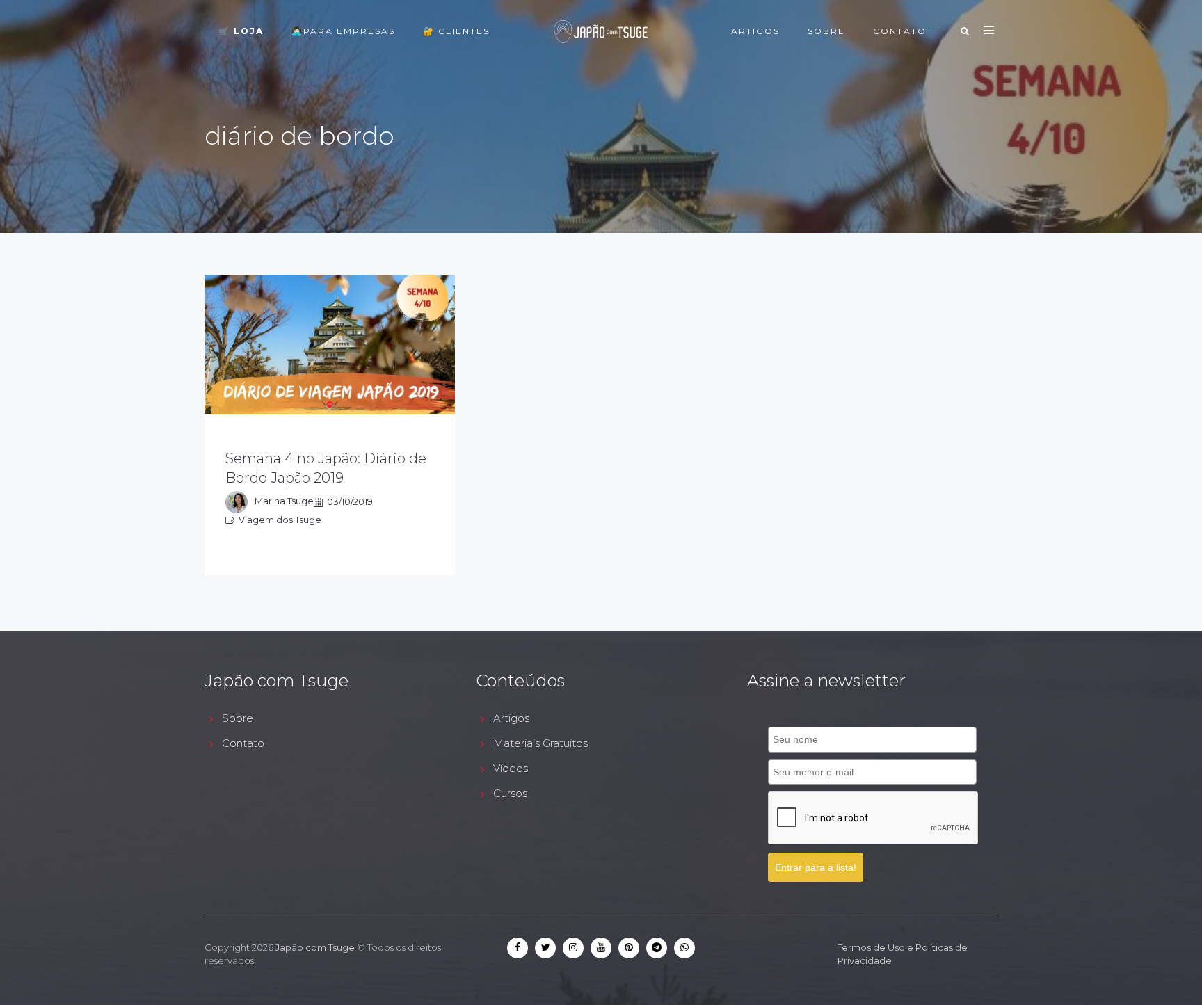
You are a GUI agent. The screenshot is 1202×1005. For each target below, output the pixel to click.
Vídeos (510, 768)
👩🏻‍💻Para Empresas (343, 31)
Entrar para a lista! (815, 867)
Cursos (510, 793)
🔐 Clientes (456, 31)
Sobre (826, 31)
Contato (900, 31)
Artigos (755, 31)
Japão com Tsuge (315, 947)
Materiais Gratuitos (540, 743)
